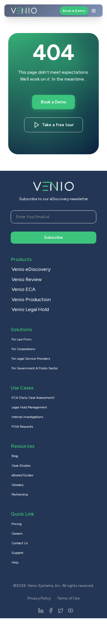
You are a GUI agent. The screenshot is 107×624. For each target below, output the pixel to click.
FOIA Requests (22, 426)
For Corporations (23, 349)
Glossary (18, 485)
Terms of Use (68, 598)
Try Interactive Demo (53, 102)
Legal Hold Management (29, 407)
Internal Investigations (27, 417)
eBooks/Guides (22, 475)
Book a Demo (74, 11)
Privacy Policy (39, 598)
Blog (15, 456)
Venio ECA (23, 289)
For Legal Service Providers (31, 359)
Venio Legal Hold (30, 309)
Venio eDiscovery (31, 269)
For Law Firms (21, 339)
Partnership (20, 494)
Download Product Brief (58, 124)
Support (17, 553)
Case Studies (21, 466)
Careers (17, 533)
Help (15, 562)
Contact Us (20, 543)
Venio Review (27, 279)
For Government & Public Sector (35, 368)
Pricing (17, 524)
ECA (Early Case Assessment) (33, 398)
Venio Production (31, 299)
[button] (67, 10)
